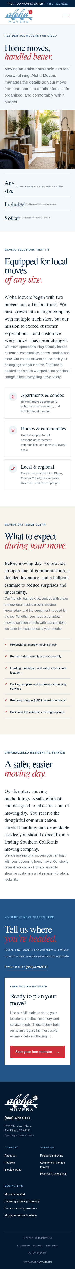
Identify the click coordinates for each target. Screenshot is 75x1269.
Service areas (13, 1169)
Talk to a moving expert (37, 3)
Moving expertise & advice (21, 1215)
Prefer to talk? (26, 967)
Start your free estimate (37, 1052)
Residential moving (51, 1155)
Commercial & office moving (52, 1165)
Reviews (10, 1162)
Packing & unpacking (53, 1173)
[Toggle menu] (65, 16)
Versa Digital (45, 1262)
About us (10, 1155)
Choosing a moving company (22, 1201)
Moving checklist (15, 1194)
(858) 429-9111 (17, 1118)
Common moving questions (21, 1208)
